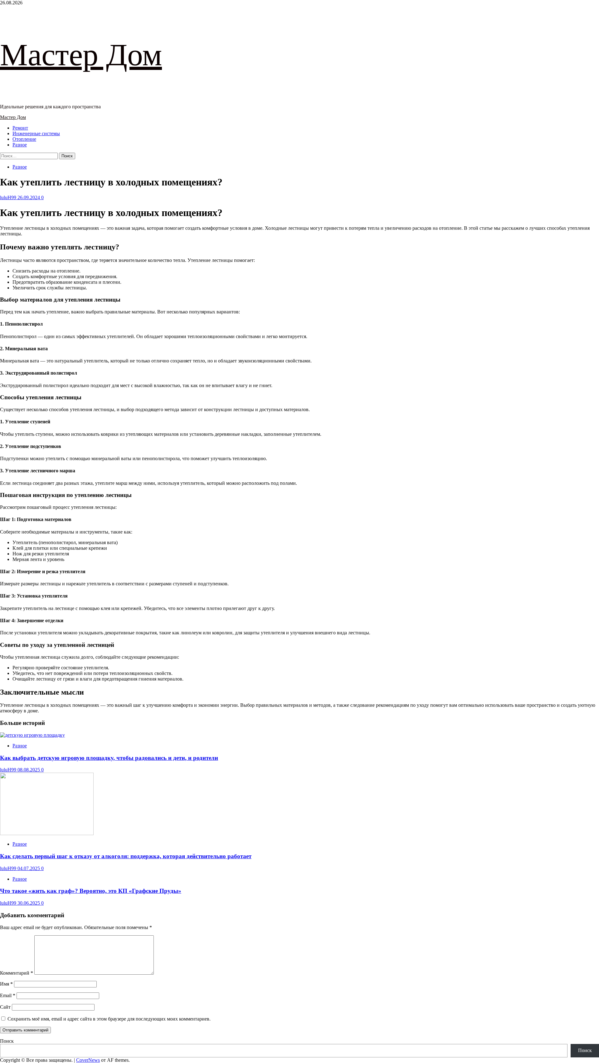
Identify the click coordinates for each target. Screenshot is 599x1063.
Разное (19, 144)
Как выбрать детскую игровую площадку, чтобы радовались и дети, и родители (109, 758)
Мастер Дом (81, 54)
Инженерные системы (36, 133)
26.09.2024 (29, 197)
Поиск (7, 1041)
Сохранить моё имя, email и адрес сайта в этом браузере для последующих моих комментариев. (109, 1018)
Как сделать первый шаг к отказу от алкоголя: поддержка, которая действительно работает (125, 856)
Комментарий (16, 973)
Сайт (5, 1007)
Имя (6, 984)
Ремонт (20, 127)
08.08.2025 (29, 769)
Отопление (24, 139)
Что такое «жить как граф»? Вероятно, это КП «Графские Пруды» (90, 891)
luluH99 (8, 197)
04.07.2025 (29, 868)
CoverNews (88, 1060)
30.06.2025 (29, 903)
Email (7, 995)
